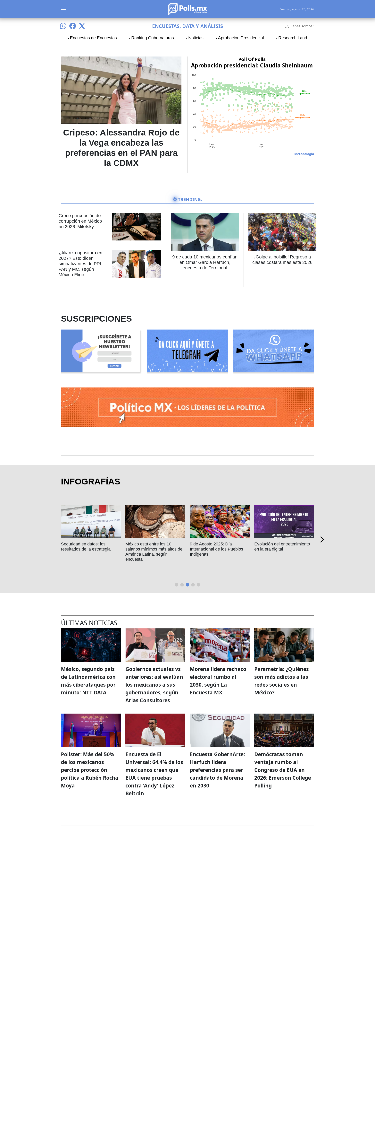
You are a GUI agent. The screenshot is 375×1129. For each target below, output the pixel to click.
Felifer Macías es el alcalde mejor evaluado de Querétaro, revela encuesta (153, 549)
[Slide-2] (187, 584)
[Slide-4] (198, 584)
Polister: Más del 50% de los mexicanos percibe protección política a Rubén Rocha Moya (89, 770)
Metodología (304, 154)
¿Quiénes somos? (299, 26)
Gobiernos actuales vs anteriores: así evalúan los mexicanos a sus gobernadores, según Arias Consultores (154, 684)
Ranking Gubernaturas (152, 38)
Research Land (292, 38)
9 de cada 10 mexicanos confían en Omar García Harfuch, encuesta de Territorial (205, 262)
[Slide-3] (193, 584)
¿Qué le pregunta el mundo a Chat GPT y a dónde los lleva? (218, 546)
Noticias (196, 38)
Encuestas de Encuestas (93, 38)
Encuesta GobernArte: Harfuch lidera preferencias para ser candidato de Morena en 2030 (217, 770)
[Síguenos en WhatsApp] (63, 26)
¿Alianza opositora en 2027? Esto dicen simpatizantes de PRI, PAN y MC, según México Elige (80, 263)
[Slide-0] (176, 584)
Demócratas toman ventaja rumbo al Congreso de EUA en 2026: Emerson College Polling (282, 770)
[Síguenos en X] (82, 26)
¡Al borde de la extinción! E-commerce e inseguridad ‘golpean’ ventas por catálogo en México (281, 552)
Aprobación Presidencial (241, 38)
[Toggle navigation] (63, 9)
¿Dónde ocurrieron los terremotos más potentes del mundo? (87, 549)
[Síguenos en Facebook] (72, 26)
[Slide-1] (182, 584)
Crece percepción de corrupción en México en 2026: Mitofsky (80, 221)
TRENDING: (190, 199)
